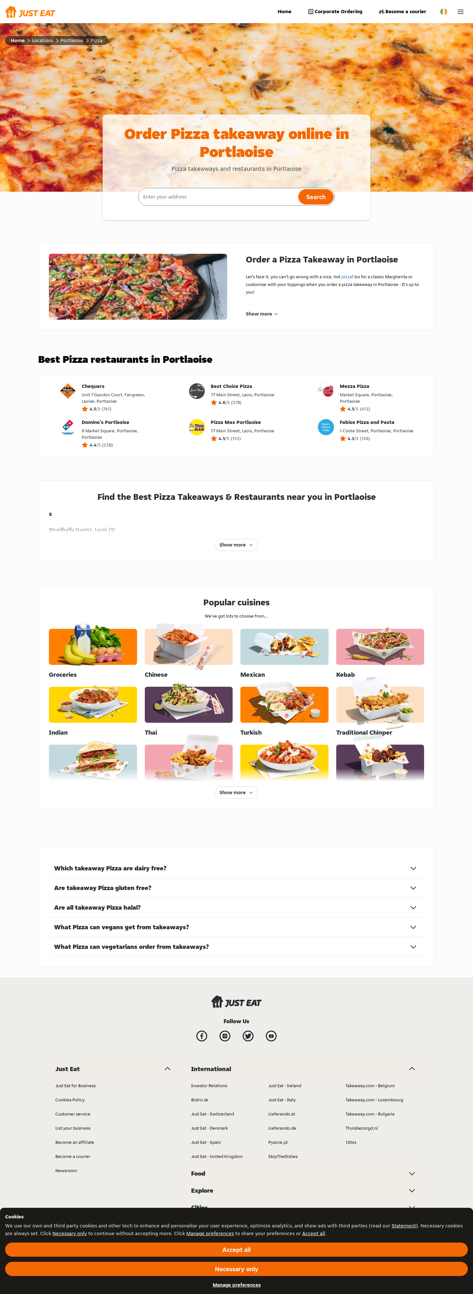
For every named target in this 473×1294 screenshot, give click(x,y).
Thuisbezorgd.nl (362, 1128)
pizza (346, 277)
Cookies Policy (70, 1100)
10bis (351, 1142)
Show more (259, 313)
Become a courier (405, 11)
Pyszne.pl (278, 1142)
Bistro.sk (199, 1100)
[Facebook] (201, 1036)
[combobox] (217, 197)
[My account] (460, 12)
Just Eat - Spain (206, 1142)
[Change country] (444, 11)
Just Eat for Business (75, 1085)
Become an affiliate (74, 1142)
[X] (248, 1036)
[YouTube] (271, 1036)
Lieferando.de (282, 1128)
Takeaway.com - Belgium (370, 1085)
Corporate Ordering (338, 11)
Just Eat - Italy (282, 1100)
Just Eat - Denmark (209, 1128)
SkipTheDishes (283, 1156)
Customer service (72, 1114)
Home (285, 11)
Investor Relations (209, 1085)
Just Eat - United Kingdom (217, 1156)
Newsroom (66, 1170)
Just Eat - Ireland (284, 1085)
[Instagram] (224, 1036)
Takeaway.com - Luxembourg (374, 1100)
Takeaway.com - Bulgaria (370, 1114)
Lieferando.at (281, 1114)
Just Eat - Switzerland (212, 1114)
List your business (72, 1128)
